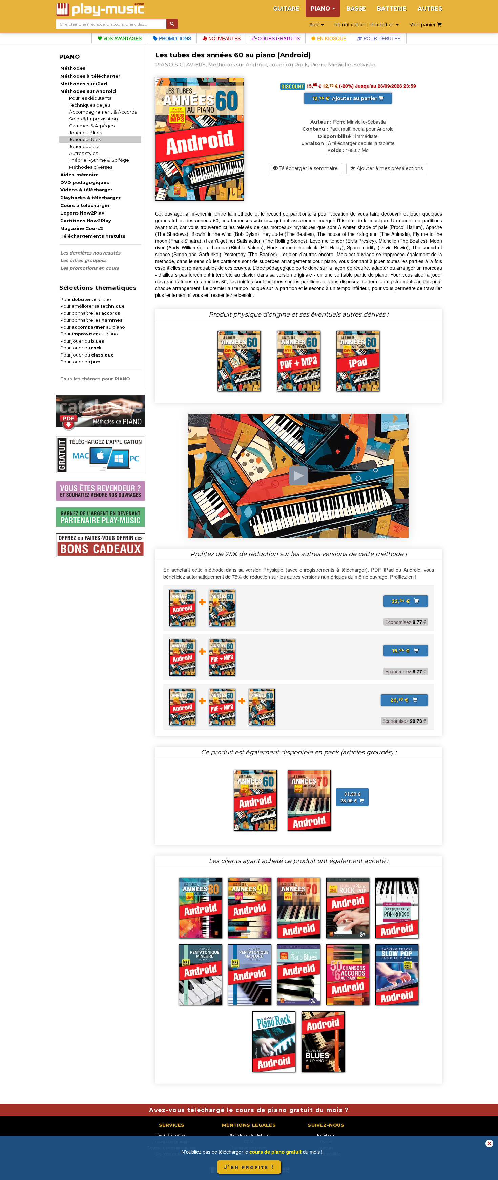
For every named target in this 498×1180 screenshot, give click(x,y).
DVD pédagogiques (84, 182)
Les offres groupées (83, 260)
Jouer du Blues (85, 132)
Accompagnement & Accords (103, 112)
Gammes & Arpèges (92, 125)
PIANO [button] (321, 8)
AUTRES (430, 8)
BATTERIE (392, 8)
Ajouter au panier (345, 98)
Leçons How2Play (82, 213)
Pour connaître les (90, 313)
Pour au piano (85, 299)
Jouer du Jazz (84, 146)
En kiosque (331, 38)
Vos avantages (122, 38)
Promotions (174, 38)
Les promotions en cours (89, 268)
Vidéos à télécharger (86, 189)
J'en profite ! (249, 1167)
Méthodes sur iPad (83, 83)
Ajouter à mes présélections (389, 168)
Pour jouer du (82, 341)
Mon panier (423, 25)
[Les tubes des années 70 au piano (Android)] (309, 799)
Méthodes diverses (90, 167)
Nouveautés (224, 38)
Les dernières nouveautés (90, 253)
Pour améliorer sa (92, 306)
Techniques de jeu (89, 105)
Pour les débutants (90, 98)
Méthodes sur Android (88, 91)
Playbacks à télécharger (90, 197)
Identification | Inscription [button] (365, 25)
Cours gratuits (278, 38)
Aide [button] (315, 25)
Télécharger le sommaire (308, 168)
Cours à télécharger (85, 205)
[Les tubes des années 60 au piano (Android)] (255, 799)
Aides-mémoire (79, 174)
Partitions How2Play (85, 220)
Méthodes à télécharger (90, 76)
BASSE (356, 8)
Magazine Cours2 (81, 228)
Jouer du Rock (85, 139)
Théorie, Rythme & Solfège (99, 160)
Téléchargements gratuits (92, 236)
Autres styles (83, 153)
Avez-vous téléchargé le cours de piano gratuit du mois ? (249, 1109)
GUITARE (286, 8)
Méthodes (72, 68)
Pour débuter (381, 38)
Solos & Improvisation (93, 118)
